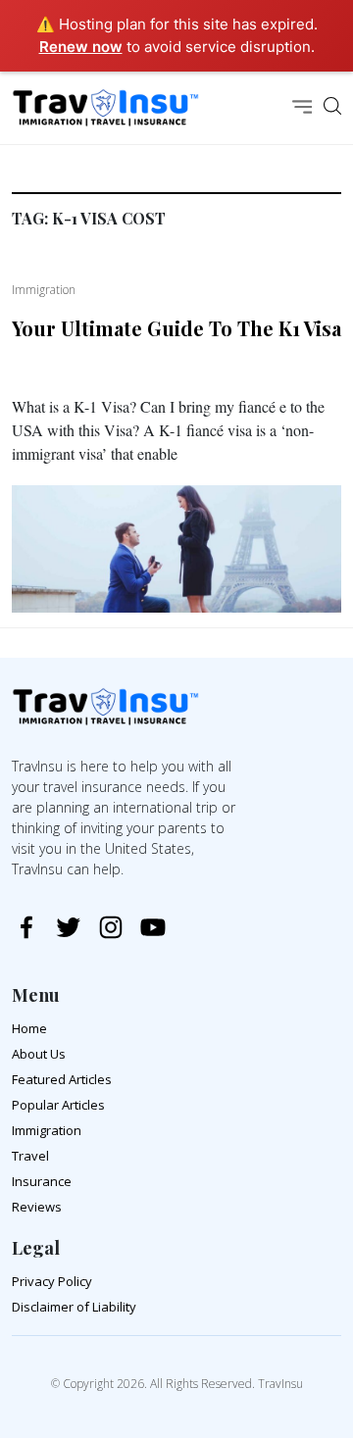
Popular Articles (58, 1105)
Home (29, 1028)
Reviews (37, 1206)
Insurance (42, 1181)
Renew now (81, 46)
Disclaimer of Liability (74, 1306)
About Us (39, 1054)
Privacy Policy (52, 1281)
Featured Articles (62, 1079)
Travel (30, 1156)
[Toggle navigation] (302, 108)
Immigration (46, 1130)
